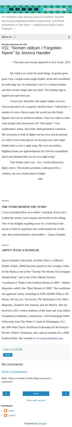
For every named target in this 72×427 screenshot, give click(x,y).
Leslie (11, 410)
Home (36, 393)
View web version (36, 400)
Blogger (42, 423)
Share (8, 355)
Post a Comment (14, 372)
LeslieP (12, 415)
